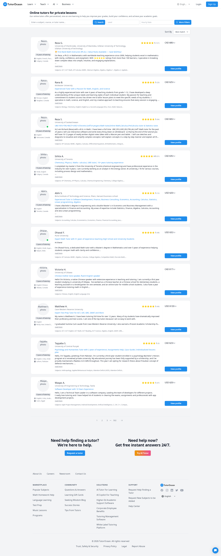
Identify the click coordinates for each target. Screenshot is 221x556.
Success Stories (72, 505)
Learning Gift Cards (74, 494)
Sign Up (212, 4)
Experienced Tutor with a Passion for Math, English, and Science (82, 89)
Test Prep (37, 505)
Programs (37, 515)
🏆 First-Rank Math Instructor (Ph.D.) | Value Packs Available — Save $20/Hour (88, 52)
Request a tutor (75, 453)
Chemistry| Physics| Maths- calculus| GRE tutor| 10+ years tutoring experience (89, 162)
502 (114, 420)
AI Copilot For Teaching (108, 494)
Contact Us (80, 473)
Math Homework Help (43, 494)
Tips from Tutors (73, 510)
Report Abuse (138, 546)
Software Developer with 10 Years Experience (74, 389)
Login (198, 4)
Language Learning (42, 500)
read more (58, 66)
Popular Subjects (41, 489)
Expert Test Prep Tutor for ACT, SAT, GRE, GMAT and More (79, 313)
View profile (176, 68)
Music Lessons (40, 510)
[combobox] (61, 22)
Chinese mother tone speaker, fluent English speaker (77, 276)
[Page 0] (122, 420)
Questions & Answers (75, 489)
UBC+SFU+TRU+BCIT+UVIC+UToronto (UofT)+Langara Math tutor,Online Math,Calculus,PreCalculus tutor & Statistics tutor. (106, 125)
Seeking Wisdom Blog (75, 500)
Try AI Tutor (143, 453)
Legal (124, 546)
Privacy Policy (110, 546)
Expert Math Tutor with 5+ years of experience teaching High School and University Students (94, 239)
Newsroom (64, 473)
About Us (37, 473)
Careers (50, 473)
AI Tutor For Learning (107, 489)
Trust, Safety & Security (87, 546)
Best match (180, 32)
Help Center (134, 506)
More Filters (184, 22)
